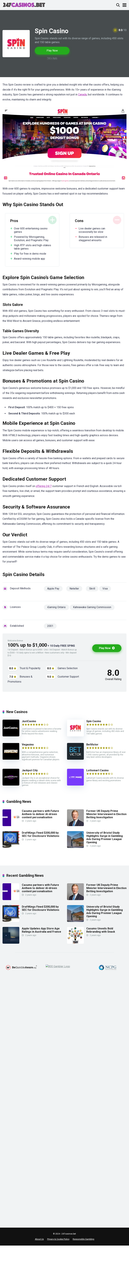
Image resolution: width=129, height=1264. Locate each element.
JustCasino (29, 721)
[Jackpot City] (11, 784)
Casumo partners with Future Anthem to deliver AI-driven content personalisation (40, 814)
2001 (50, 626)
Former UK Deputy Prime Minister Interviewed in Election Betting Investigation (106, 814)
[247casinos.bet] (24, 4)
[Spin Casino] (75, 735)
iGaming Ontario (56, 607)
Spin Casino (93, 721)
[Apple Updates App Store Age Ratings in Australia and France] (11, 942)
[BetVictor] (75, 758)
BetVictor (92, 744)
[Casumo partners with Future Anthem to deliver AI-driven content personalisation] (11, 825)
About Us (39, 1239)
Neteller (74, 588)
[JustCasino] (11, 735)
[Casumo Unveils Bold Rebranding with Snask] (75, 942)
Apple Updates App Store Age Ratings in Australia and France (41, 930)
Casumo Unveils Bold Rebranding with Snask (100, 930)
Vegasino (28, 744)
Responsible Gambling (83, 1239)
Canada (82, 94)
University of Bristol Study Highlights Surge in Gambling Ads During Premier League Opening (104, 837)
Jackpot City (30, 770)
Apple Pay (53, 588)
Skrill (92, 588)
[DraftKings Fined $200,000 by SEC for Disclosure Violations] (11, 847)
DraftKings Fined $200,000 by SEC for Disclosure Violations (40, 834)
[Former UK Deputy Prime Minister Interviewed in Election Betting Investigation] (75, 825)
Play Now (52, 50)
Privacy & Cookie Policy (58, 1239)
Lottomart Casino (97, 770)
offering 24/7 (44, 486)
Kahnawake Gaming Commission (92, 607)
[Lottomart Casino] (75, 784)
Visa (105, 588)
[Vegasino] (11, 758)
